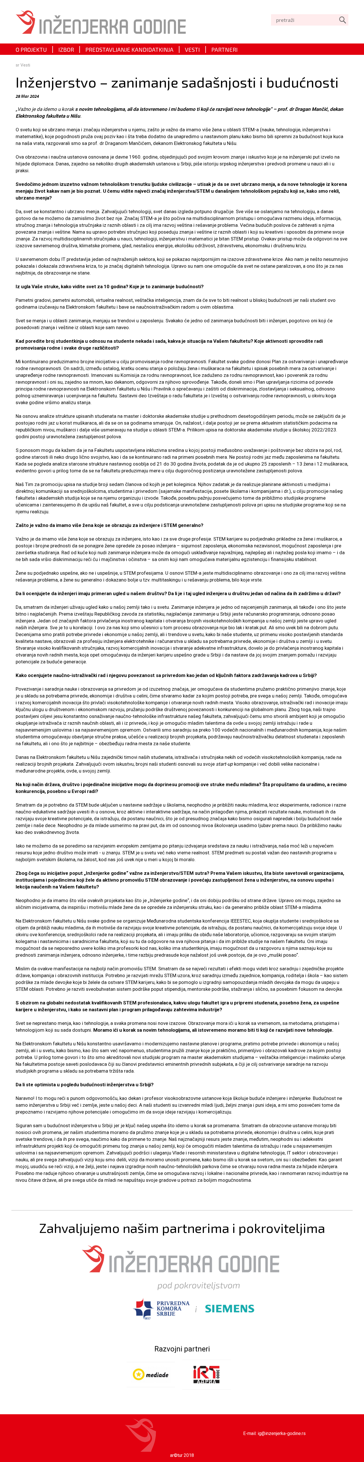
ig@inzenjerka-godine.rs (282, 1433)
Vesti (25, 65)
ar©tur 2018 (182, 1455)
